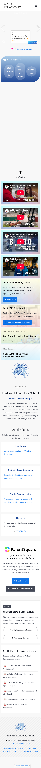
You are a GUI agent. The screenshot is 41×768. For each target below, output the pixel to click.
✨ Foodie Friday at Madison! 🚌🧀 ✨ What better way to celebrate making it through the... (20, 36)
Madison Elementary (12, 5)
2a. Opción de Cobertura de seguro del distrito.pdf (20, 692)
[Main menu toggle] (36, 6)
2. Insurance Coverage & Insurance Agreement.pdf (18, 684)
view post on (32, 42)
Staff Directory (9, 71)
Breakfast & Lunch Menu (20, 71)
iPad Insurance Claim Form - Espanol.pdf (15, 706)
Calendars (31, 71)
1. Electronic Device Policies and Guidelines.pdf (17, 667)
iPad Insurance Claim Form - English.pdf (22, 699)
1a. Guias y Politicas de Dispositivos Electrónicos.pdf (18, 675)
